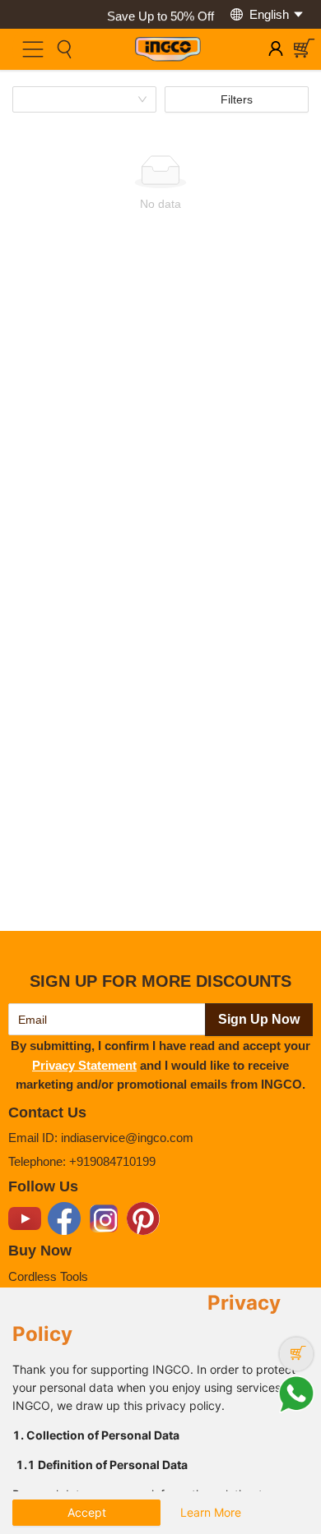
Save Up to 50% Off (160, 14)
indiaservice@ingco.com (127, 1138)
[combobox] (78, 99)
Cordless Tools (48, 1276)
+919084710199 (112, 1161)
